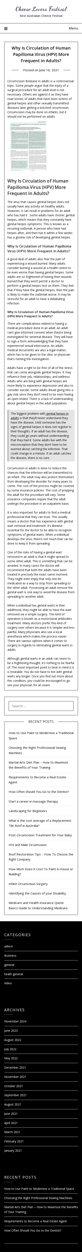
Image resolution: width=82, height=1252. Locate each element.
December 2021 (15, 1067)
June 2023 (11, 1031)
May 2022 (11, 1058)
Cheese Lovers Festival (41, 8)
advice (8, 946)
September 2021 (15, 1095)
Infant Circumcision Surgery (28, 884)
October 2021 (13, 1086)
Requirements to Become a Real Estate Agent (35, 1221)
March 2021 (12, 1132)
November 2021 (15, 1077)
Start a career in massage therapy (33, 801)
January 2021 (13, 1150)
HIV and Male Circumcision (27, 845)
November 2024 (15, 1021)
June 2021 (11, 1114)
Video (8, 983)
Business (10, 955)
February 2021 (14, 1141)
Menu (73, 28)
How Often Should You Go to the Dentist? (39, 791)
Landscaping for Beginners (28, 811)
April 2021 (11, 1123)
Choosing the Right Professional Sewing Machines (38, 1198)
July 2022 (10, 1049)
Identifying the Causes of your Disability (37, 893)
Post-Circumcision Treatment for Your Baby (40, 835)
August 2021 (12, 1104)
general (9, 965)
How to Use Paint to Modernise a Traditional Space (39, 1189)
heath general (13, 974)
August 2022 (12, 1040)
